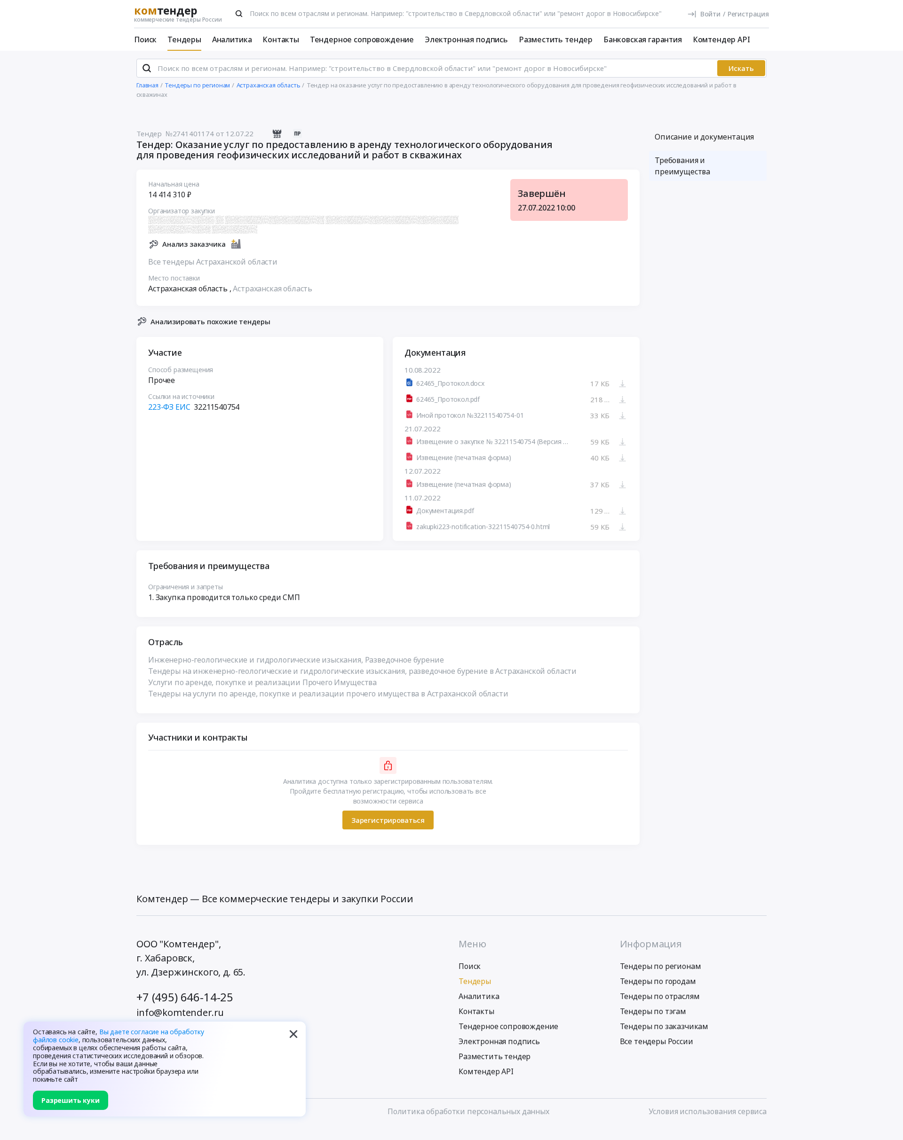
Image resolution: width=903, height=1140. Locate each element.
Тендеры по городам (658, 981)
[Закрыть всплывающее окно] (293, 1034)
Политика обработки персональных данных (468, 1111)
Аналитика (232, 39)
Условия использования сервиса (708, 1111)
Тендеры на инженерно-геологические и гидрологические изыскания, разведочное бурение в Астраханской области (362, 671)
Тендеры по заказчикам (664, 1026)
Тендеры (184, 39)
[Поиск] (239, 14)
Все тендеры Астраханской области (212, 262)
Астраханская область (272, 288)
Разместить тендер (556, 39)
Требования (682, 166)
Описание (704, 137)
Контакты (280, 39)
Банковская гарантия (642, 39)
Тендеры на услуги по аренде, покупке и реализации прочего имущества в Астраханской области (328, 693)
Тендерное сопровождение (362, 39)
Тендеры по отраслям (660, 996)
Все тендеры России (656, 1041)
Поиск (145, 39)
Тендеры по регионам (660, 966)
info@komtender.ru (180, 1012)
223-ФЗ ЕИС (169, 407)
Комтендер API (721, 39)
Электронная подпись (466, 39)
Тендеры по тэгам (653, 1011)
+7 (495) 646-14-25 (184, 997)
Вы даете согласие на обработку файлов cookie (118, 1035)
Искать (741, 68)
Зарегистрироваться (388, 820)
